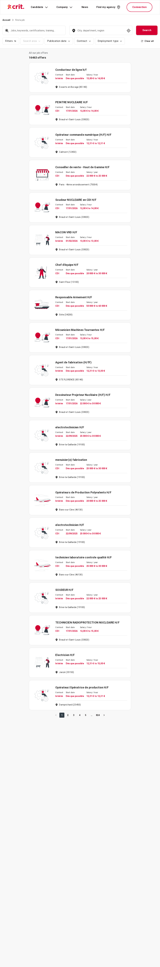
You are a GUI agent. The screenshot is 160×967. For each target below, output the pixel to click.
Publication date (56, 41)
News (85, 7)
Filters (9, 41)
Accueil (6, 20)
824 (98, 715)
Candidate (37, 7)
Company (62, 7)
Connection (139, 7)
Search (146, 30)
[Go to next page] (104, 715)
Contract (82, 41)
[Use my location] (128, 30)
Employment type (108, 41)
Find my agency (105, 7)
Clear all (149, 41)
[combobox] (100, 32)
